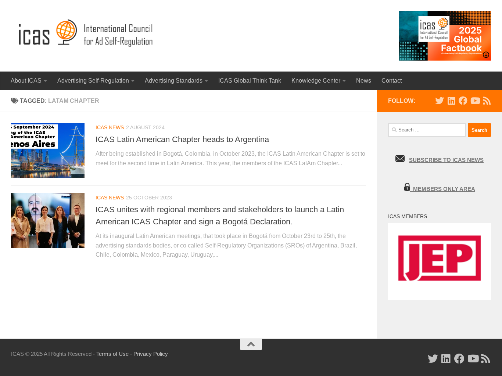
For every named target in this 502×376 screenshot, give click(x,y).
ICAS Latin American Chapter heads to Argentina (182, 139)
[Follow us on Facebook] (463, 100)
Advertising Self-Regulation (93, 80)
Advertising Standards (173, 80)
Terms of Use (112, 354)
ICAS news (110, 127)
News (363, 80)
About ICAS (26, 80)
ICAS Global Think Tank (249, 80)
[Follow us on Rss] (486, 100)
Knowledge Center (315, 80)
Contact (391, 80)
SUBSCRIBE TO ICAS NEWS (446, 160)
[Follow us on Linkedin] (451, 100)
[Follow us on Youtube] (474, 100)
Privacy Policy (150, 354)
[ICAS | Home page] (86, 33)
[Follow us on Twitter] (439, 100)
